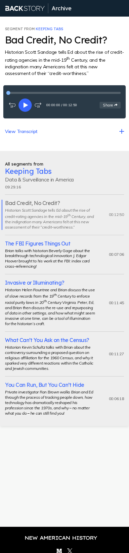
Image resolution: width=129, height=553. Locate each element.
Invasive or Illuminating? (34, 282)
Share (112, 105)
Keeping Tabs (49, 29)
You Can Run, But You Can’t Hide (44, 384)
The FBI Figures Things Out (37, 243)
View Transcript (21, 131)
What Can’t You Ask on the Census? (47, 340)
